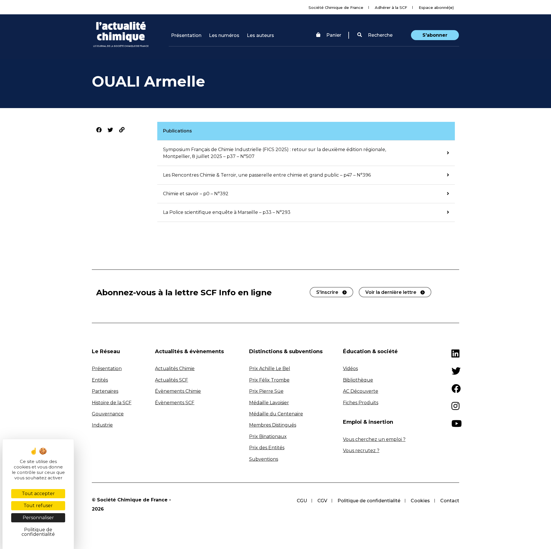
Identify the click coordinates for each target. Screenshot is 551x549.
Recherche (380, 35)
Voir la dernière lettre (390, 292)
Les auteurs (260, 35)
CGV (322, 500)
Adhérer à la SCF (391, 7)
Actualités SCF (171, 380)
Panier (333, 35)
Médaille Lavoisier (269, 402)
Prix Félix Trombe (269, 380)
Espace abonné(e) (436, 7)
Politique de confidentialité (368, 500)
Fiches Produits (360, 402)
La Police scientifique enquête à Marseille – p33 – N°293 (226, 212)
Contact (449, 500)
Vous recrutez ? (361, 450)
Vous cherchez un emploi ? (374, 439)
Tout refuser (38, 505)
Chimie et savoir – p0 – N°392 (195, 193)
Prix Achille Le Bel (269, 368)
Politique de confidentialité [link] (38, 532)
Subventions (263, 459)
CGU (302, 500)
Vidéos (350, 368)
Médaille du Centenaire (276, 414)
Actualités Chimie (175, 368)
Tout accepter (38, 493)
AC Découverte (360, 391)
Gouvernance (108, 414)
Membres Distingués (272, 425)
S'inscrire (327, 292)
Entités (100, 380)
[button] (375, 35)
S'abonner (434, 35)
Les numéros (224, 35)
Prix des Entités (266, 447)
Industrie (102, 425)
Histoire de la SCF (111, 402)
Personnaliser (38, 517)
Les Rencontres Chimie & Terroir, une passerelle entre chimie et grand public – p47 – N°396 (267, 175)
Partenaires (105, 391)
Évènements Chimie (178, 391)
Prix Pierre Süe (266, 391)
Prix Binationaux (268, 436)
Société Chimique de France (336, 7)
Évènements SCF (174, 402)
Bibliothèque (358, 380)
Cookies (420, 500)
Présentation (186, 35)
